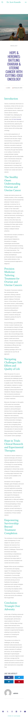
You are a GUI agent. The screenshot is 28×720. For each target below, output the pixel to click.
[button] (8, 677)
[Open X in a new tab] (7, 712)
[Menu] (25, 2)
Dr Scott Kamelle (16, 119)
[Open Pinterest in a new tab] (21, 712)
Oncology (14, 45)
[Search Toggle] (2, 2)
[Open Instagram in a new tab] (12, 712)
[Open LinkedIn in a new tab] (16, 712)
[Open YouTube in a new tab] (25, 712)
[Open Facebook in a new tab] (3, 712)
